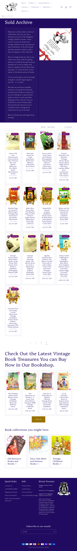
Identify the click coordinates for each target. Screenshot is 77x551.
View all (38, 419)
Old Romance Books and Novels (14, 461)
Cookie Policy (26, 489)
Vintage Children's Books (58, 461)
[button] (32, 3)
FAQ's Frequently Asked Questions (12, 500)
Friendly (41, 485)
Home (3, 16)
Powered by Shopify (43, 547)
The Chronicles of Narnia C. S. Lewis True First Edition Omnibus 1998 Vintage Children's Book (30, 401)
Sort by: (43, 127)
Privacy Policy (26, 486)
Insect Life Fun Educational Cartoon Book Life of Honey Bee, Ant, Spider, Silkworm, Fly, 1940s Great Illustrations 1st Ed (13, 163)
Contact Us (8, 486)
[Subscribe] (54, 531)
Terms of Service (27, 492)
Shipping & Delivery (11, 492)
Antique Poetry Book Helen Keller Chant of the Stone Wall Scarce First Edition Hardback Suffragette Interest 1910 (13, 264)
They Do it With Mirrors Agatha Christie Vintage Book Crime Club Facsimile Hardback (47, 400)
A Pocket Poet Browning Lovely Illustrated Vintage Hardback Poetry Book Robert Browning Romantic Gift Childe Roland (13, 318)
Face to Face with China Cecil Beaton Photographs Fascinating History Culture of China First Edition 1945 (47, 160)
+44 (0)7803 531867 (11, 489)
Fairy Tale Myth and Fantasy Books (38, 461)
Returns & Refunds (11, 495)
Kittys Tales (35, 547)
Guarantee (51, 490)
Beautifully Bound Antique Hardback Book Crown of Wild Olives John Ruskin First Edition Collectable (47, 215)
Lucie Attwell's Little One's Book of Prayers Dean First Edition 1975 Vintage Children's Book (64, 401)
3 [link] (46, 343)
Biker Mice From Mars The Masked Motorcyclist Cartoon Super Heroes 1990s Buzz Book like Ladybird (30, 215)
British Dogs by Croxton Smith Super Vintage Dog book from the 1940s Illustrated (13, 213)
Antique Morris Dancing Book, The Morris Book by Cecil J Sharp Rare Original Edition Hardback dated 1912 (30, 265)
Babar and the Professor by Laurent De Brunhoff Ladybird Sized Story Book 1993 (64, 213)
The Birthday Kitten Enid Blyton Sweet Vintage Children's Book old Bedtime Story (13, 400)
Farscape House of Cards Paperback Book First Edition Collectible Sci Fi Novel (30, 159)
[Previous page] (30, 343)
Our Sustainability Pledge (30, 495)
